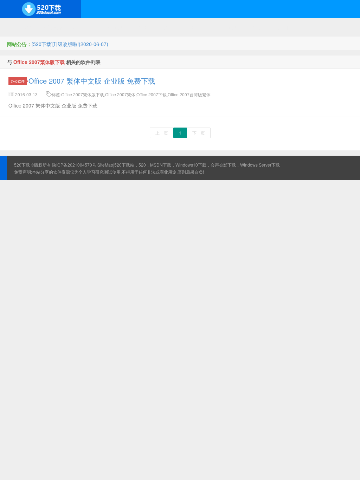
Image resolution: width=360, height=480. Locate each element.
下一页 (198, 133)
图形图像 (257, 27)
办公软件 (18, 81)
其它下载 (285, 27)
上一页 (161, 133)
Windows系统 (19, 27)
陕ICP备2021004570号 (74, 165)
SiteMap (105, 165)
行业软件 (228, 27)
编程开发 (81, 27)
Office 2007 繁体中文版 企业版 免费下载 (91, 81)
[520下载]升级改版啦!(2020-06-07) (70, 43)
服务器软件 (112, 27)
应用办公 (200, 27)
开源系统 (53, 27)
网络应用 (143, 27)
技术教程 (171, 27)
